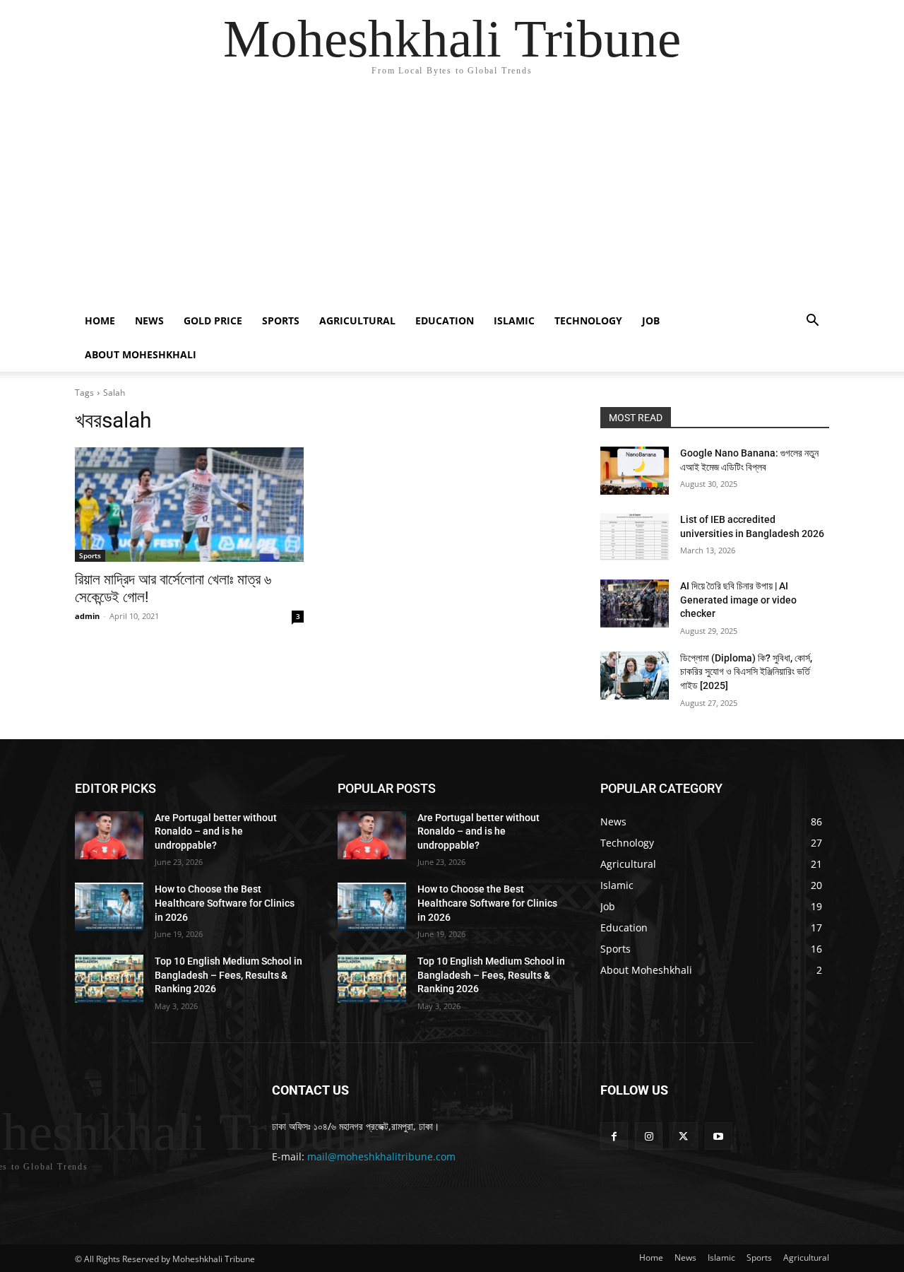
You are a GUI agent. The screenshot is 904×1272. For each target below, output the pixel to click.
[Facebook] (614, 1136)
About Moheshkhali (140, 354)
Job (651, 320)
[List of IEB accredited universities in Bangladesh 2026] (634, 537)
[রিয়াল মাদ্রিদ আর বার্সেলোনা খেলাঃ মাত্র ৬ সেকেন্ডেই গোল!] (189, 504)
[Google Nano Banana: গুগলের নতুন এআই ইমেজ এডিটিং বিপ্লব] (634, 471)
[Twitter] (683, 1136)
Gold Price (213, 320)
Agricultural (357, 320)
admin (87, 616)
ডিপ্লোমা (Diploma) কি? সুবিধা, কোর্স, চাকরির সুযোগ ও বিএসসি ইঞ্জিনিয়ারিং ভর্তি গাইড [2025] (746, 671)
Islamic (514, 320)
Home (100, 320)
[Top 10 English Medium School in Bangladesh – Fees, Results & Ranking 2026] (109, 979)
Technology (588, 320)
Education (444, 320)
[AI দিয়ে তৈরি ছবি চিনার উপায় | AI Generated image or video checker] (634, 603)
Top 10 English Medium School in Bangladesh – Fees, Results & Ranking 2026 (228, 974)
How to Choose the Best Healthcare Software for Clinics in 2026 (225, 902)
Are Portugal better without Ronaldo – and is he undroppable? (216, 831)
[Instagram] (648, 1136)
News (149, 320)
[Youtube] (718, 1136)
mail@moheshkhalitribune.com (381, 1156)
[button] (812, 322)
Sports (280, 320)
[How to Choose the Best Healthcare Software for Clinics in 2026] (109, 907)
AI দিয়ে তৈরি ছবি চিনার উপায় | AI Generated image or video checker (738, 599)
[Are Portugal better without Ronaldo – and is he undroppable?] (109, 835)
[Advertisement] (452, 198)
